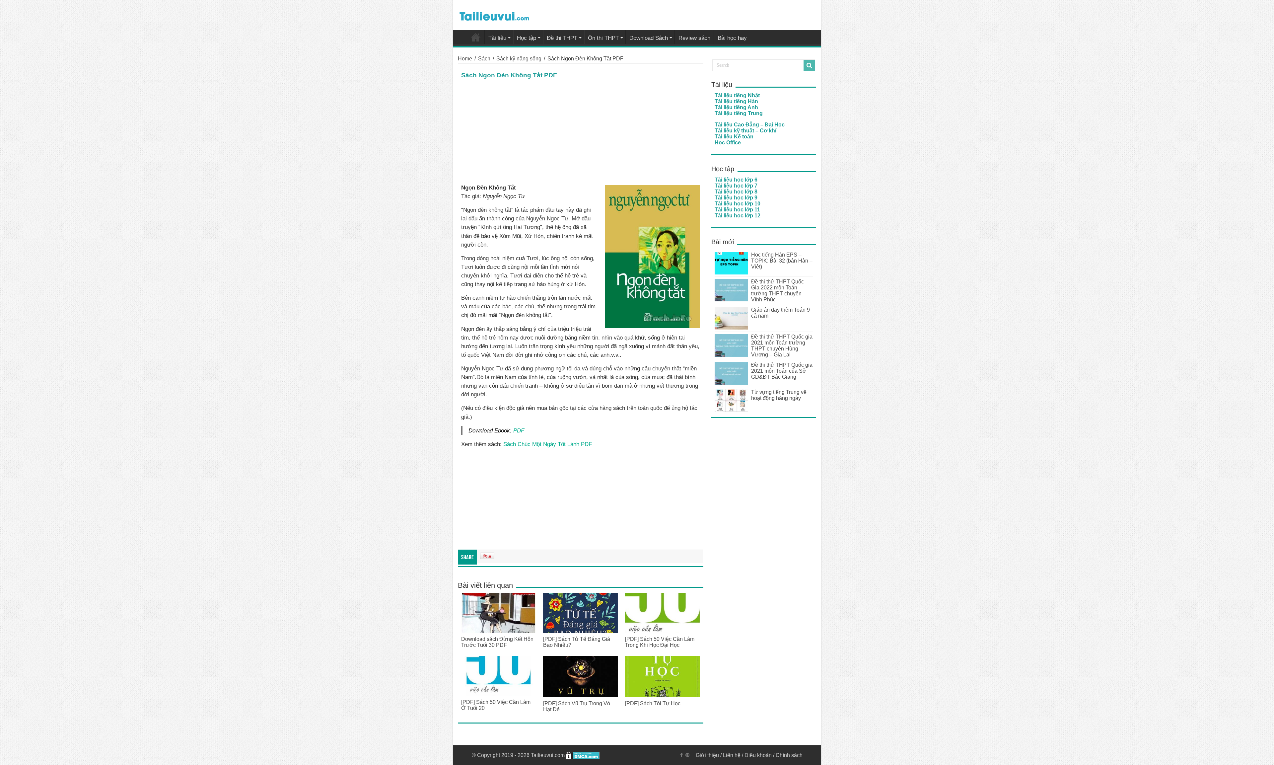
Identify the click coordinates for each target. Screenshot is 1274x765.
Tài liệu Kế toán (734, 136)
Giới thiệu (707, 755)
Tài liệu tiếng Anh (736, 107)
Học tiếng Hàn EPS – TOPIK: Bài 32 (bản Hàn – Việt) (782, 260)
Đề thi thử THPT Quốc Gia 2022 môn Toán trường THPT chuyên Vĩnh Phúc (777, 290)
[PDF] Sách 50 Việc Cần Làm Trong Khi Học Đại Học (659, 642)
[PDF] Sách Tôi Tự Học (652, 703)
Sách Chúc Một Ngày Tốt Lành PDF (547, 444)
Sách (484, 58)
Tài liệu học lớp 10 (737, 203)
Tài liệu (497, 38)
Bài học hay (732, 38)
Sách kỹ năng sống (518, 58)
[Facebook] (681, 755)
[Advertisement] (580, 134)
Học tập (526, 38)
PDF (518, 430)
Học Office (728, 142)
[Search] (809, 65)
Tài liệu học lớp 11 (737, 209)
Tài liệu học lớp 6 (736, 180)
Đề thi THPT (562, 38)
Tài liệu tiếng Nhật (737, 95)
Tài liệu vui (475, 37)
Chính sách (789, 755)
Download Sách (648, 38)
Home (465, 58)
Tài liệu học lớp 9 (736, 197)
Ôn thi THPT (603, 38)
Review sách (694, 38)
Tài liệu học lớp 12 (737, 215)
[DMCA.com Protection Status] (583, 755)
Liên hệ (732, 755)
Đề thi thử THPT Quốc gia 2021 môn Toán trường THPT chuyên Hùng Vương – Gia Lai (782, 345)
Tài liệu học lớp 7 (736, 186)
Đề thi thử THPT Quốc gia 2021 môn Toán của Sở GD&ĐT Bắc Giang (782, 371)
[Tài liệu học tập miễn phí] (494, 15)
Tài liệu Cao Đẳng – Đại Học (750, 124)
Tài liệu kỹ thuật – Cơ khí (745, 130)
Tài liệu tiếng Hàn (736, 101)
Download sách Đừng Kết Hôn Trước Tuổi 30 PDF (497, 642)
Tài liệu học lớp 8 (736, 191)
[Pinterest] (687, 755)
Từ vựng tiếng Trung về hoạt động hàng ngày (779, 395)
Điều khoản (758, 755)
